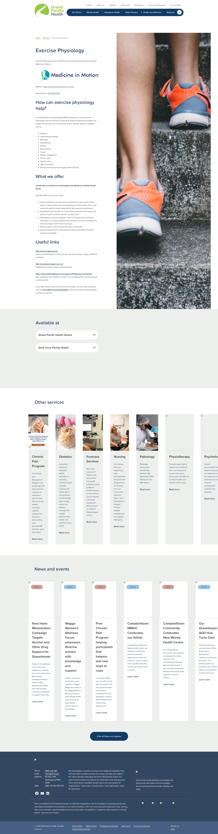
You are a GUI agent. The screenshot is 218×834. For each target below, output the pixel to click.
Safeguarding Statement (81, 829)
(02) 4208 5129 (54, 93)
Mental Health (93, 12)
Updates (112, 5)
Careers (89, 5)
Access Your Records (157, 5)
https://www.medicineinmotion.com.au (58, 86)
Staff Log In (126, 826)
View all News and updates (109, 736)
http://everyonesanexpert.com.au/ (49, 264)
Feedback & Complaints (109, 826)
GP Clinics (76, 12)
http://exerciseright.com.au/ (47, 251)
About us (100, 5)
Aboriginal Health (112, 12)
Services (46, 38)
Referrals (170, 12)
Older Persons (131, 12)
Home (38, 38)
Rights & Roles (91, 826)
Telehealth (125, 5)
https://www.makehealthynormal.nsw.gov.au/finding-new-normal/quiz (64, 274)
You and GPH (175, 5)
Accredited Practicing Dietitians (55, 289)
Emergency (139, 5)
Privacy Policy (77, 826)
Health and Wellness (152, 12)
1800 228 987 (51, 770)
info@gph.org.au (52, 773)
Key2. (173, 829)
